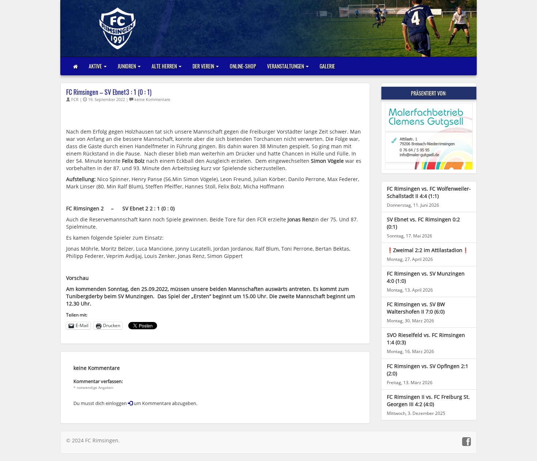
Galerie (327, 66)
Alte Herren (165, 66)
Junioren (127, 66)
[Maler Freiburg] (429, 136)
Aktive (96, 66)
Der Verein (204, 66)
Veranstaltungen (286, 66)
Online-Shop (243, 66)
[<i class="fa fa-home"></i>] (75, 66)
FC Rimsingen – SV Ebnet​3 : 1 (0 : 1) (109, 92)
